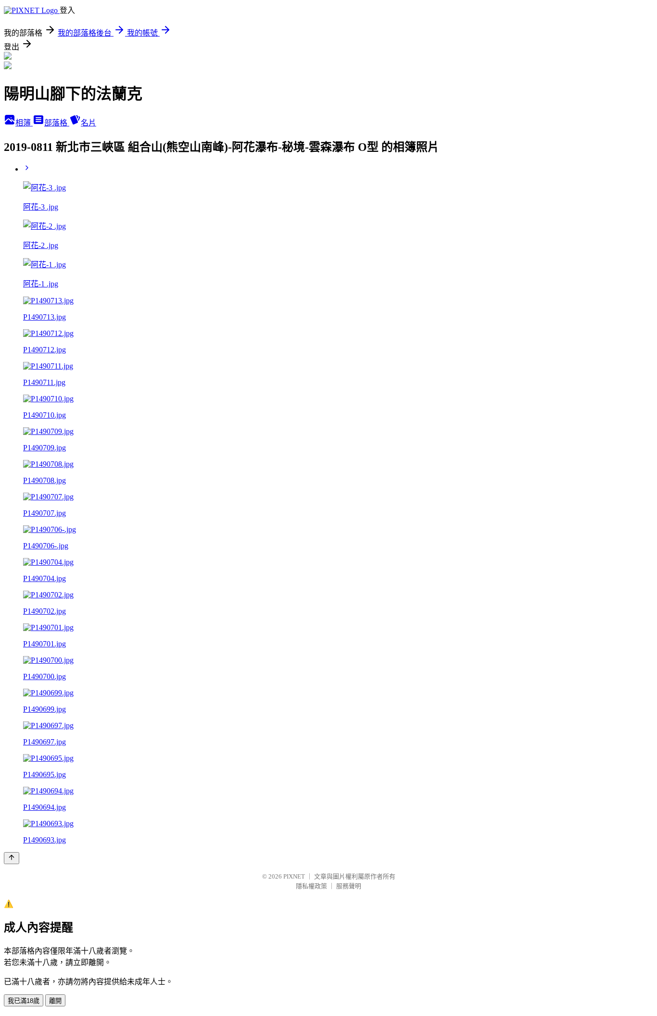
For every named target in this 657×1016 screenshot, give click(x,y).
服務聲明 (348, 886)
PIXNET (294, 876)
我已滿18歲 (23, 1000)
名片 (88, 123)
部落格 (56, 123)
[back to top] (11, 858)
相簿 (24, 123)
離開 (55, 1000)
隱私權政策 (311, 886)
